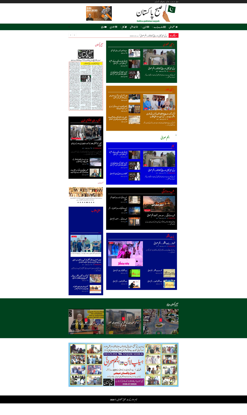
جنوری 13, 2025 (123, 273)
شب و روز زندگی (147, 210)
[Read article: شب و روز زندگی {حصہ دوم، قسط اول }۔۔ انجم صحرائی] (134, 211)
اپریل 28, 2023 (123, 221)
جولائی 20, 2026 (160, 327)
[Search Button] (69, 26)
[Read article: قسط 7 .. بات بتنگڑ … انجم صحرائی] (125, 253)
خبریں (144, 26)
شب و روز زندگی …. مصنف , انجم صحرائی (118, 219)
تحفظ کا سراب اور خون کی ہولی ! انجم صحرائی (118, 173)
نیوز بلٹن (132, 26)
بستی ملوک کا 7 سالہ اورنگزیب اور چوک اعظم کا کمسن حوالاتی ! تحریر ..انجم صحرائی (118, 62)
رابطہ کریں (167, 1)
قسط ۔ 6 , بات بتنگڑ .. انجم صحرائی (155, 270)
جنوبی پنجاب (74, 236)
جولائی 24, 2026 (123, 202)
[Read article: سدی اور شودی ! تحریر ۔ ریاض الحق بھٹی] (134, 53)
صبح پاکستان (99, 44)
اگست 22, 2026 (162, 71)
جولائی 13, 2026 (123, 176)
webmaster (171, 71)
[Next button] (175, 330)
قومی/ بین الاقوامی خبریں (76, 138)
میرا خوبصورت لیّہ (160, 324)
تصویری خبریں (100, 182)
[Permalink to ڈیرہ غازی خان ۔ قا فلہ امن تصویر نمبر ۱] (86, 194)
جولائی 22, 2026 (123, 65)
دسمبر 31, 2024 (158, 283)
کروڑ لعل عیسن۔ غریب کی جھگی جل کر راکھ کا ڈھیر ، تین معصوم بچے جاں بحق (123, 323)
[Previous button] (72, 330)
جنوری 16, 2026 (123, 328)
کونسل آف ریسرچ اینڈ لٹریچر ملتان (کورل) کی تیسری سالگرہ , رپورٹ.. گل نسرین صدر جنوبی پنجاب (160, 115)
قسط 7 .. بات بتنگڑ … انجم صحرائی (164, 243)
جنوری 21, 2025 (158, 273)
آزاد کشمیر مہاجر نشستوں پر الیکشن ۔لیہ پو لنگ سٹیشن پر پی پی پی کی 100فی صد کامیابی (79, 277)
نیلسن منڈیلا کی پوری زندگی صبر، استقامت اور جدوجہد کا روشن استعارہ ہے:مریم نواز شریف (79, 171)
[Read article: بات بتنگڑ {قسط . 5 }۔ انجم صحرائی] (134, 273)
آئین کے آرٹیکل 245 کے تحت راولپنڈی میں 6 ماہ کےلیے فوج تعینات (86, 144)
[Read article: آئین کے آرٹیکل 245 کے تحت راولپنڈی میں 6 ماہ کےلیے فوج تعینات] (85, 132)
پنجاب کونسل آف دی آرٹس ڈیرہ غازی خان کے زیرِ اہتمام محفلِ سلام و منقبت (118, 96)
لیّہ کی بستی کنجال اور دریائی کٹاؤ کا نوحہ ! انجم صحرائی (161, 68)
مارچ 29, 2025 (162, 246)
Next (65, 81)
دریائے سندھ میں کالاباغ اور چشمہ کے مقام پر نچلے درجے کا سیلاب (146, 35)
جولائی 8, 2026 (162, 119)
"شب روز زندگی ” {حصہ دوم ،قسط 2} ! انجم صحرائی (118, 198)
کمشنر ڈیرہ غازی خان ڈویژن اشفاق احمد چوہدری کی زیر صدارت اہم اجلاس (80, 287)
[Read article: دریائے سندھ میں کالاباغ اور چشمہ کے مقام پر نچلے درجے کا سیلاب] (95, 162)
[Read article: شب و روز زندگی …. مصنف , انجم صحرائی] (134, 221)
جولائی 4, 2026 (123, 212)
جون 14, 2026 (123, 121)
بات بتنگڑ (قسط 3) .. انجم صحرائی (120, 281)
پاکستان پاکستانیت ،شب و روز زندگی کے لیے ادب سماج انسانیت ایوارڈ (118, 107)
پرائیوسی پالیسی (162, 1)
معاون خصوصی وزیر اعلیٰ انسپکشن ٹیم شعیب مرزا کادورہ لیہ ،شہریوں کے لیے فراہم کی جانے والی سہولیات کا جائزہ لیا (86, 261)
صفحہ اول (172, 26)
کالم (123, 26)
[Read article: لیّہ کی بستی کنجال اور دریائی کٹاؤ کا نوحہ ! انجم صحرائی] (159, 57)
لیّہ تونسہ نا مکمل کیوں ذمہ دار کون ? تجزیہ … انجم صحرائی (86, 324)
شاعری (112, 26)
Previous (106, 195)
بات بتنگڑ (111, 243)
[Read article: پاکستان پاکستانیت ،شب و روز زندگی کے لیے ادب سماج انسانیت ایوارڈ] (134, 109)
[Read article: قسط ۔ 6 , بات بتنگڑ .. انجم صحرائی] (169, 273)
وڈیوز (102, 26)
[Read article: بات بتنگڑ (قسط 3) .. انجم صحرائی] (134, 284)
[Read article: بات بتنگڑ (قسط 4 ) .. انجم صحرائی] (169, 284)
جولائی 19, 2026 (123, 76)
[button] (87, 13)
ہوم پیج (177, 1)
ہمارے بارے (172, 1)
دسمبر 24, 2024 (123, 283)
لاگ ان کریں (157, 1)
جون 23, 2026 (123, 111)
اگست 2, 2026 (123, 53)
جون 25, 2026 (123, 100)
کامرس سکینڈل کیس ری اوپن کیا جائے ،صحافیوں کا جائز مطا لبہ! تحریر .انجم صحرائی (118, 73)
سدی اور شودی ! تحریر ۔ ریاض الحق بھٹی (119, 50)
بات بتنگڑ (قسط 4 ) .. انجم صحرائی (155, 281)
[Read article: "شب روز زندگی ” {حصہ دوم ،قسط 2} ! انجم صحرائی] (134, 200)
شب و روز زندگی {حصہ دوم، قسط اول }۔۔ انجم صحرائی (118, 209)
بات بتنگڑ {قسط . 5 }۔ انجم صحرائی (120, 270)
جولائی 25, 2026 (162, 218)
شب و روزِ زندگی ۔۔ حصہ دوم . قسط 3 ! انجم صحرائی (161, 215)
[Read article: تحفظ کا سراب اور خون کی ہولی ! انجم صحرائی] (134, 176)
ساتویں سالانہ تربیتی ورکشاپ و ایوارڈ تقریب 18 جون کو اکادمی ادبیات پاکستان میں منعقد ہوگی (117, 118)
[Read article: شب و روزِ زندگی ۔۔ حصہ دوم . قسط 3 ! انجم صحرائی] (159, 204)
